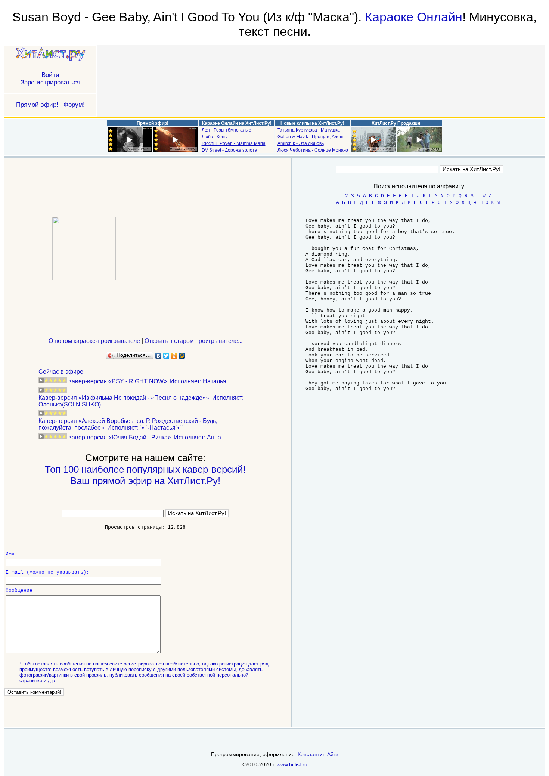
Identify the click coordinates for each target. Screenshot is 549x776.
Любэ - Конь (214, 136)
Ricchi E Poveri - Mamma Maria (234, 143)
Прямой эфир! (37, 104)
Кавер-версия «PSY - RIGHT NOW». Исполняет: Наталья (147, 381)
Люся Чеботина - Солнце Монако (312, 150)
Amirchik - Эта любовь (300, 143)
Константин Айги (318, 754)
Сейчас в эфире (60, 371)
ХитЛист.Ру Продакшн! (397, 123)
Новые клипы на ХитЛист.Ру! (312, 123)
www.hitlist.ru (292, 764)
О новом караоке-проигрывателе (94, 341)
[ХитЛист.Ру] (50, 55)
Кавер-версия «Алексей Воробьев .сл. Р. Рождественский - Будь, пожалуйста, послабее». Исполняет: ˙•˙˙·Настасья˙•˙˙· (127, 424)
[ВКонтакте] (158, 356)
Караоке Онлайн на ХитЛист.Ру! (237, 123)
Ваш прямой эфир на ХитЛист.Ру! (145, 480)
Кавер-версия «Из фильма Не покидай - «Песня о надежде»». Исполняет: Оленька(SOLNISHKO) (141, 401)
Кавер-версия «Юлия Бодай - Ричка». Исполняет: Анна (144, 437)
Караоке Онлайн (413, 17)
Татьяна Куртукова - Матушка (308, 130)
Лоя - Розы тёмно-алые (226, 130)
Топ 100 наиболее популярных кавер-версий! (145, 469)
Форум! (74, 104)
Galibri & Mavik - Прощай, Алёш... (312, 136)
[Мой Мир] (182, 356)
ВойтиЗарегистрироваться (50, 78)
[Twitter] (166, 356)
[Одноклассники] (174, 356)
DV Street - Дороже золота (229, 150)
